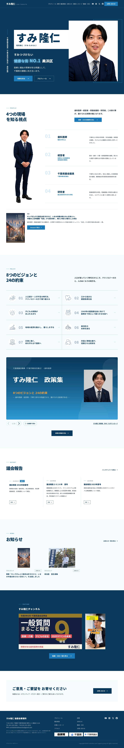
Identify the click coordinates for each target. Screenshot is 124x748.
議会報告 (63, 4)
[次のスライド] (19, 423)
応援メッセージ (77, 4)
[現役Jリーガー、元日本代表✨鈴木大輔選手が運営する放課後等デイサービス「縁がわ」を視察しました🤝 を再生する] (95, 631)
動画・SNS (86, 4)
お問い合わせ (111, 4)
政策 (58, 4)
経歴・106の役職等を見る (88, 120)
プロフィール (52, 4)
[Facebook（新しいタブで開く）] (103, 4)
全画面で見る (30, 423)
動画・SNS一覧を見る (62, 656)
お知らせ (69, 4)
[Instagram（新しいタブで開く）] (96, 4)
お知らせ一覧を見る (110, 541)
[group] (62, 388)
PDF (13, 502)
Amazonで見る (36, 227)
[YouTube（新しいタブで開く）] (93, 4)
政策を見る (23, 78)
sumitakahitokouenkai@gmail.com (21, 727)
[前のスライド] (8, 423)
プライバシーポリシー (12, 743)
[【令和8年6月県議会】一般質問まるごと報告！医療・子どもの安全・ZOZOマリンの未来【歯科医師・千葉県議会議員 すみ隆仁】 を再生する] (50, 631)
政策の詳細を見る (62, 433)
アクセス (57, 728)
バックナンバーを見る (110, 470)
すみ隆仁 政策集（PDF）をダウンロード (105, 423)
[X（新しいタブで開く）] (99, 4)
